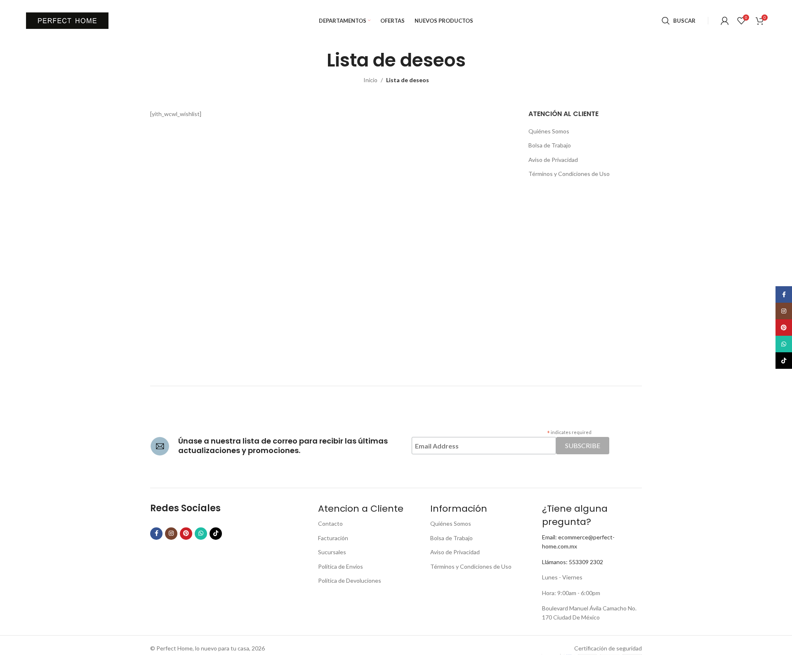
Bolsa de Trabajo (549, 145)
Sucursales (332, 551)
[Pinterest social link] (186, 533)
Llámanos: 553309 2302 (572, 561)
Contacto (330, 523)
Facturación (333, 537)
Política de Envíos (340, 566)
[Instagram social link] (171, 533)
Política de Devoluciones (349, 580)
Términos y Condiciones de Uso (569, 173)
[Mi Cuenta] (725, 20)
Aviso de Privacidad (553, 159)
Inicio (370, 79)
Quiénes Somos (548, 131)
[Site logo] (67, 20)
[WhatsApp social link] (201, 533)
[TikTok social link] (216, 533)
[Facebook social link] (156, 533)
